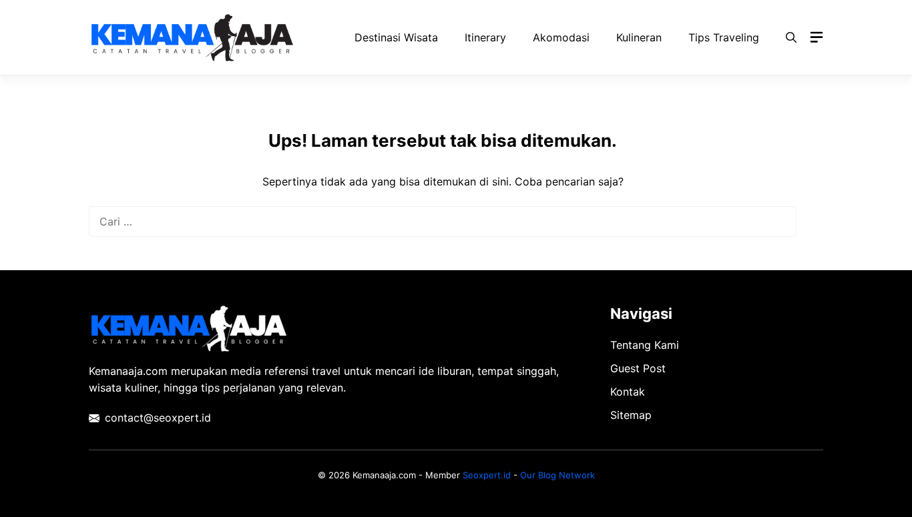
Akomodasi (561, 37)
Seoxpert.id (487, 475)
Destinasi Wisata (396, 37)
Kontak (627, 391)
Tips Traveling (723, 37)
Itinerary (485, 37)
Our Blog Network (557, 475)
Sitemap (631, 415)
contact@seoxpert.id (158, 417)
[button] (791, 37)
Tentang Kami (644, 345)
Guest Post (638, 368)
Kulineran (639, 37)
